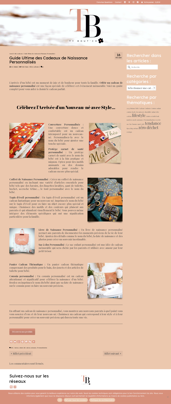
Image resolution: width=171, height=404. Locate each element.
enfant (21, 348)
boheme (132, 108)
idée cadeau (27, 348)
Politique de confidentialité (102, 400)
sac (128, 124)
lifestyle (138, 115)
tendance (153, 123)
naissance (34, 348)
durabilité (148, 112)
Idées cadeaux (34, 67)
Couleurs (148, 108)
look (157, 116)
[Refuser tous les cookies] (167, 397)
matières (129, 120)
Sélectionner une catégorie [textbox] (142, 88)
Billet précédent (22, 353)
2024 (128, 108)
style (142, 124)
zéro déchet (148, 127)
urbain (136, 128)
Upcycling (130, 128)
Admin (15, 67)
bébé (12, 348)
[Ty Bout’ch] (85, 25)
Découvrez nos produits (22, 331)
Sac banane (133, 124)
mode (134, 120)
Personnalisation (42, 348)
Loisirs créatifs (151, 116)
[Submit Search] (129, 67)
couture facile (131, 112)
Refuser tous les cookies (76, 400)
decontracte (140, 112)
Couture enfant (156, 108)
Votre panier (151, 2)
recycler (158, 120)
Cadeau (16, 348)
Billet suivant (111, 353)
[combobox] (141, 87)
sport (139, 124)
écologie (129, 132)
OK (60, 400)
